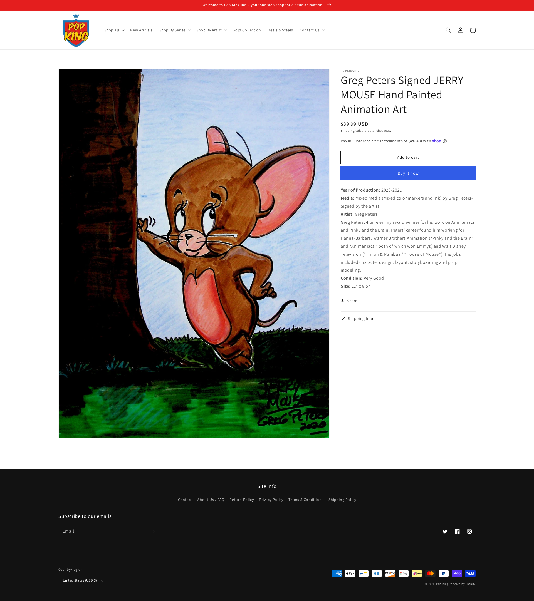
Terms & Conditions (305, 499)
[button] (114, 30)
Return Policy (241, 499)
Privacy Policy (271, 499)
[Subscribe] (152, 531)
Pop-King (442, 584)
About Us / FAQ (210, 499)
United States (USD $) (80, 580)
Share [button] (352, 300)
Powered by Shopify (462, 584)
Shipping (348, 130)
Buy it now (408, 173)
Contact (185, 499)
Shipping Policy (342, 499)
